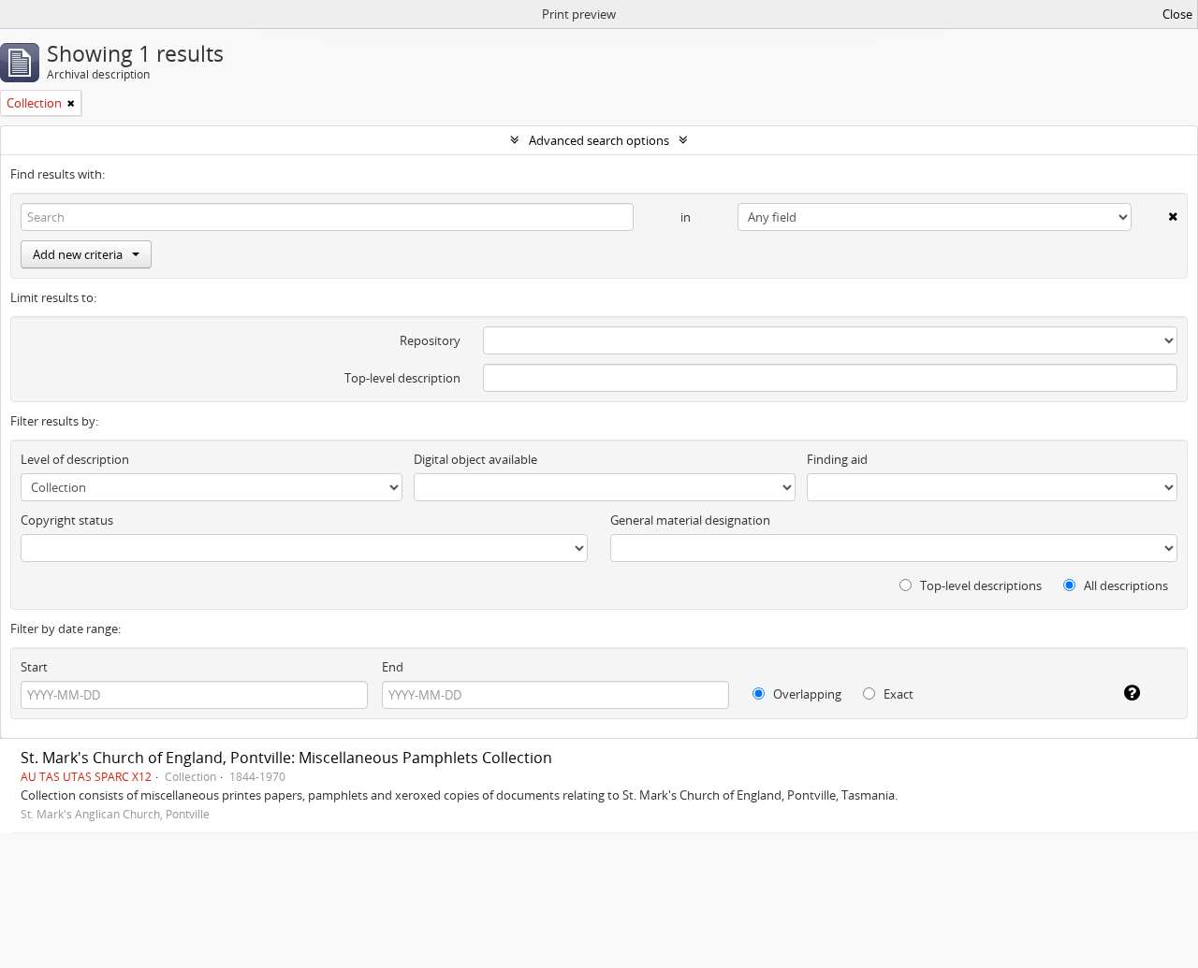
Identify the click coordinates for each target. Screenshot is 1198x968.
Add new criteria (78, 254)
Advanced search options (599, 140)
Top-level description (402, 377)
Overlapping (805, 694)
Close (1177, 14)
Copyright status (67, 520)
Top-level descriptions (979, 585)
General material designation (690, 520)
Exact (897, 694)
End (392, 666)
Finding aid (837, 459)
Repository (430, 340)
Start (34, 666)
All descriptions (1124, 585)
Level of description (75, 459)
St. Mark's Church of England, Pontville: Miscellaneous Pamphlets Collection (286, 757)
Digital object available (475, 459)
